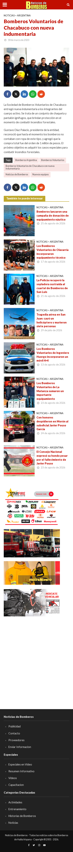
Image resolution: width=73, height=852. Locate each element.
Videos (12, 778)
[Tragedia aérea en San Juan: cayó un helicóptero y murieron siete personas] (19, 323)
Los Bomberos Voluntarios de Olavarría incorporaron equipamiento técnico (52, 251)
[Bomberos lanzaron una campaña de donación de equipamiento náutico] (19, 220)
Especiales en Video (20, 764)
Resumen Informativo (21, 771)
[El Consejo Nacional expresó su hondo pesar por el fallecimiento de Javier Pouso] (19, 460)
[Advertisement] (36, 657)
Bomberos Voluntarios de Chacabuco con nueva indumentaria (30, 167)
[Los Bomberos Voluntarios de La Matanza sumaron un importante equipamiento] (19, 391)
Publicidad (14, 726)
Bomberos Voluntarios (52, 160)
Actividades (15, 802)
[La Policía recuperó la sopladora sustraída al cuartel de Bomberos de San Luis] (19, 288)
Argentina (24, 15)
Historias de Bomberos (22, 816)
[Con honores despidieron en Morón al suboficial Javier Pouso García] (19, 426)
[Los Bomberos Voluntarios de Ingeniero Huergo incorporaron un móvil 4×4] (19, 357)
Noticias (9, 15)
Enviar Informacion (19, 747)
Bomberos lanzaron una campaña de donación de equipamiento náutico (52, 215)
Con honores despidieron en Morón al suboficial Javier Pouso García (52, 423)
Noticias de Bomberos (17, 174)
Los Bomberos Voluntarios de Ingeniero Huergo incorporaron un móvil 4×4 (52, 354)
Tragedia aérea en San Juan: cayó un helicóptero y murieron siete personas (51, 320)
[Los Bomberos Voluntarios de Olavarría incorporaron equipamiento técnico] (19, 254)
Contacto (14, 733)
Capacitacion (16, 784)
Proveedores (16, 740)
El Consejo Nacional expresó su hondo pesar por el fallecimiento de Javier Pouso (52, 457)
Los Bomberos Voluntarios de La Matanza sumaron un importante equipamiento (50, 391)
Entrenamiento (17, 809)
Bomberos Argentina (26, 160)
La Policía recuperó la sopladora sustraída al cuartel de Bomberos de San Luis (52, 286)
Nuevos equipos (40, 174)
